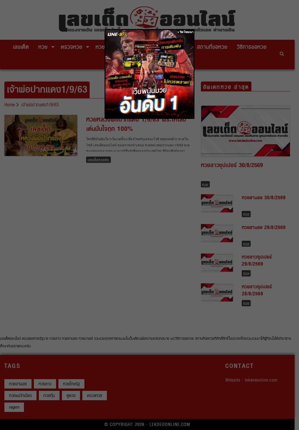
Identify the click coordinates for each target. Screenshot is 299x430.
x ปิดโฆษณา (186, 32)
